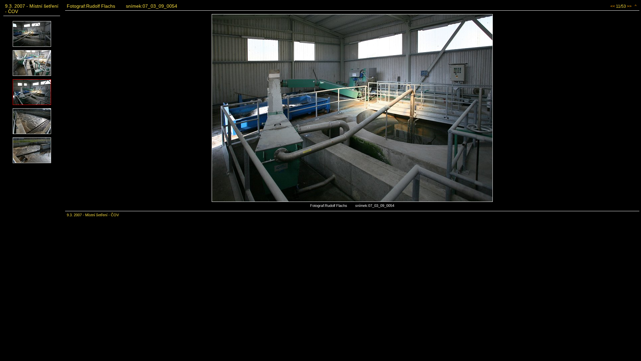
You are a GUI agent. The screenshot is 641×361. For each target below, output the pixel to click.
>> (629, 6)
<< (612, 6)
